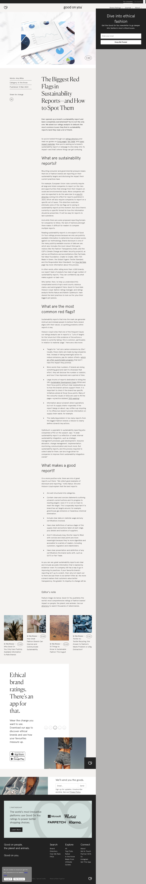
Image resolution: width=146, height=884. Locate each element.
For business (138, 1)
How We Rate (80, 262)
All (66, 848)
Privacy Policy (75, 792)
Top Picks (69, 851)
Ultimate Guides (68, 863)
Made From (69, 859)
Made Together (60, 878)
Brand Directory (53, 849)
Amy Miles (20, 78)
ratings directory (72, 139)
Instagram (84, 859)
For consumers (128, 1)
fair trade (71, 141)
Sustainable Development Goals (63, 382)
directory (45, 606)
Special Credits (41, 878)
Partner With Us (86, 855)
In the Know (23, 83)
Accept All (8, 879)
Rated (67, 854)
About (83, 848)
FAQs (52, 856)
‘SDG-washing (73, 398)
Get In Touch (86, 851)
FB (11, 99)
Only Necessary (19, 879)
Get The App (86, 862)
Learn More (16, 830)
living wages (62, 141)
